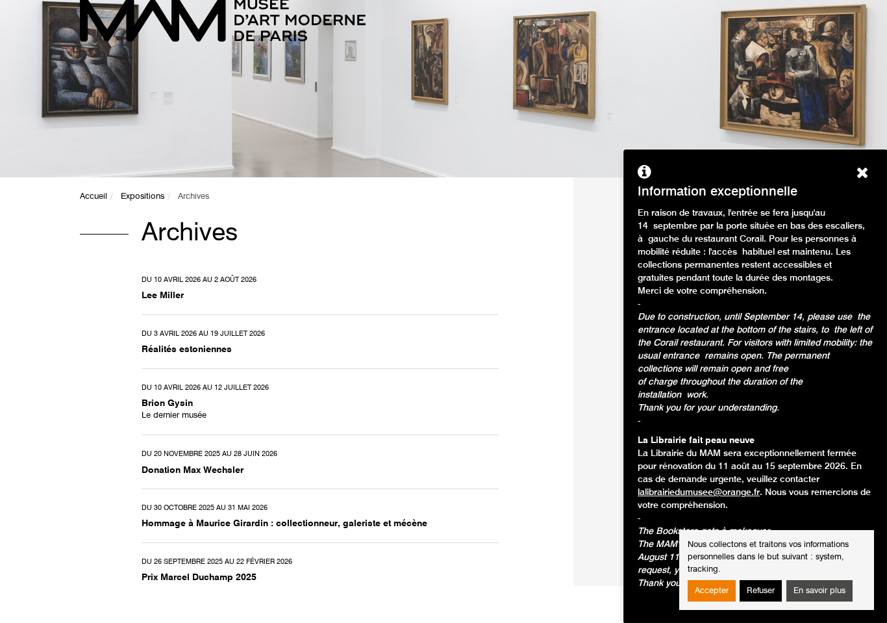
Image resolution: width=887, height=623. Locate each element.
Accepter (712, 591)
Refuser (761, 591)
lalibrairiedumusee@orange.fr (699, 492)
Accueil (93, 196)
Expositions (142, 196)
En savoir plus (819, 591)
